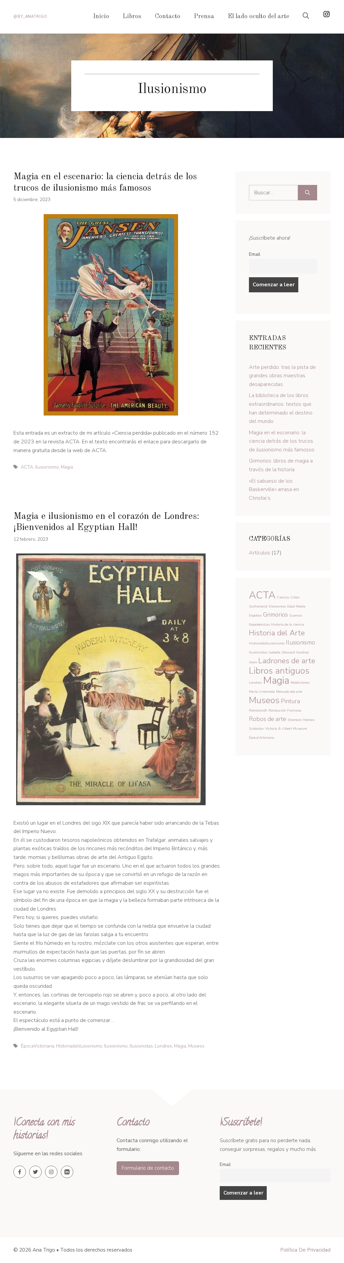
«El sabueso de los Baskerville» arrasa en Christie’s (274, 489)
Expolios (255, 615)
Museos (196, 1046)
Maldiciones (300, 682)
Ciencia (283, 597)
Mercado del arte (289, 691)
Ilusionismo (47, 467)
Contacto (167, 16)
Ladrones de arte (286, 660)
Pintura (290, 701)
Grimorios (275, 615)
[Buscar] (307, 192)
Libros (132, 16)
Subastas (256, 728)
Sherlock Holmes (301, 719)
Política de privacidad (305, 1250)
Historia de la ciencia (287, 624)
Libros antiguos (279, 671)
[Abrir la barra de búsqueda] (306, 17)
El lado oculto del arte (258, 16)
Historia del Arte (277, 633)
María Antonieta (262, 691)
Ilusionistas (141, 1046)
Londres (163, 1046)
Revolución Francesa (284, 710)
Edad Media (296, 606)
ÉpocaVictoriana (37, 1046)
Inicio (101, 16)
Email (254, 254)
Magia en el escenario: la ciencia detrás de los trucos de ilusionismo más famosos (281, 441)
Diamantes (277, 606)
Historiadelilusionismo (79, 1046)
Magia (67, 467)
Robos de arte (267, 719)
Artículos (259, 552)
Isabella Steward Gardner (289, 652)
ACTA (27, 467)
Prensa (204, 16)
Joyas (253, 662)
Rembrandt (258, 710)
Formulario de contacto (148, 1168)
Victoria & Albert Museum (286, 728)
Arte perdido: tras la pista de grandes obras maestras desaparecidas (282, 375)
